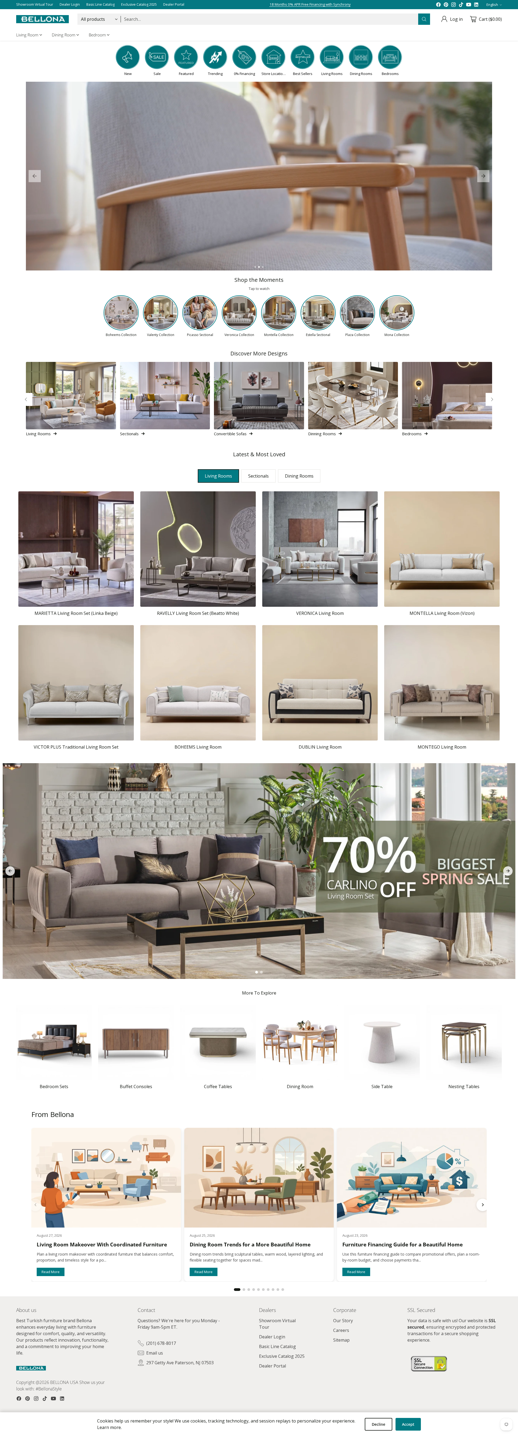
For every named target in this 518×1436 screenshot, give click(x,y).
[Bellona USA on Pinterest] (446, 4)
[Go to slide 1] (255, 267)
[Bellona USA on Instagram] (453, 4)
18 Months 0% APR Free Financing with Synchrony (310, 4)
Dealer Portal (272, 1366)
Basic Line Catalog (277, 1346)
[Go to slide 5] (258, 1289)
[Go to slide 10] (282, 1289)
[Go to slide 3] (263, 267)
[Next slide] (483, 176)
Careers (341, 1330)
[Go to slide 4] (253, 1289)
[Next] (492, 399)
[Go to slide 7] (268, 1289)
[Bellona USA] (42, 19)
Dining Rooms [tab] (299, 476)
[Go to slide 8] (273, 1289)
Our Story (343, 1321)
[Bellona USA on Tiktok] (461, 4)
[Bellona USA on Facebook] (438, 4)
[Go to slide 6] (263, 1289)
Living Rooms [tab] (218, 476)
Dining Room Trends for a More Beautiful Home (250, 1244)
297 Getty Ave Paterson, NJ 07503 (180, 1363)
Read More (51, 1271)
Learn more (109, 1427)
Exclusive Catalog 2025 (282, 1356)
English (492, 4)
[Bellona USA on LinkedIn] (476, 4)
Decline (378, 1424)
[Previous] (25, 399)
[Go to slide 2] (259, 267)
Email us (154, 1353)
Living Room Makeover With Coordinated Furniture (102, 1244)
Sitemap (341, 1340)
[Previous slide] (35, 176)
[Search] (424, 19)
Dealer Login (272, 1337)
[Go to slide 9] (278, 1289)
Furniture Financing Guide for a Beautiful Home (402, 1244)
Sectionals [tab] (258, 476)
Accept (408, 1424)
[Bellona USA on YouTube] (468, 4)
